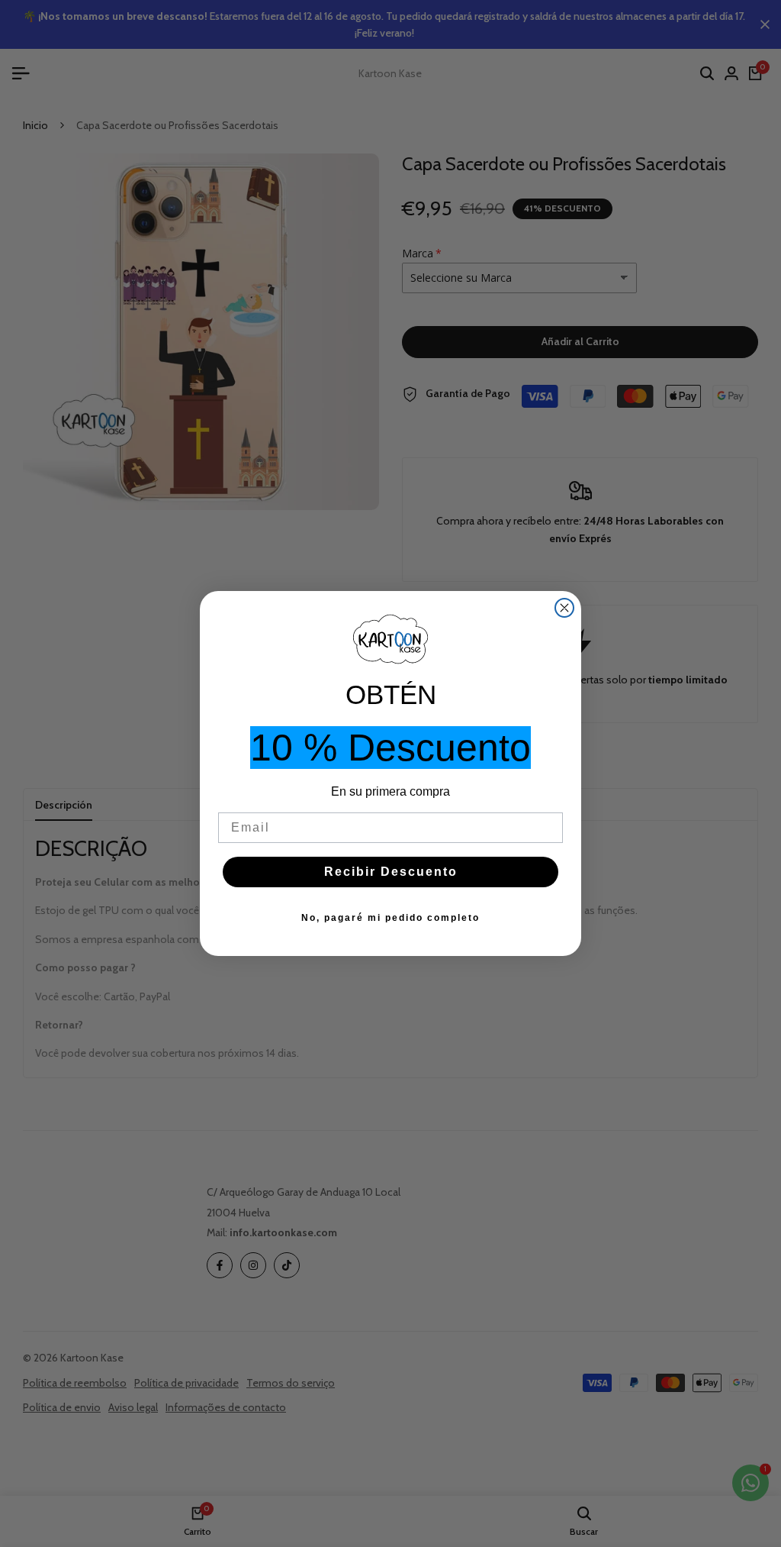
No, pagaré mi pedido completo (390, 917)
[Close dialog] (564, 608)
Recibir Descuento (391, 871)
